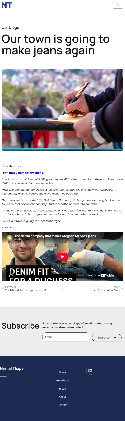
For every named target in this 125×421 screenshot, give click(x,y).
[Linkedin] (90, 371)
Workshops (62, 380)
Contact (62, 405)
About (62, 396)
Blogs (62, 388)
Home (62, 372)
